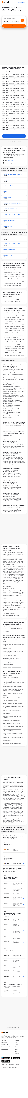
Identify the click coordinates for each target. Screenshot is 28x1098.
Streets (16, 1046)
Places (16, 1044)
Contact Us (18, 1064)
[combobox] (14, 19)
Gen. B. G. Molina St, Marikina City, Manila (12, 703)
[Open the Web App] (5, 1061)
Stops (16, 1049)
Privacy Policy (11, 1064)
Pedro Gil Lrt (6, 677)
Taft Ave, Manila (7, 667)
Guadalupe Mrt (6, 713)
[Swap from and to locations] (22, 20)
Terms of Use (4, 1064)
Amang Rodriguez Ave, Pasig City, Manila (13, 726)
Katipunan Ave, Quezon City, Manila (11, 723)
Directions (17, 1053)
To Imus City (6, 631)
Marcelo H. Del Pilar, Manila (9, 655)
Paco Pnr (5, 710)
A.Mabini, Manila (7, 648)
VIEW (23, 267)
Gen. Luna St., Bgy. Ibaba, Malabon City (12, 720)
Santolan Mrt (6, 737)
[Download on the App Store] (15, 1058)
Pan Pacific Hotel (16, 667)
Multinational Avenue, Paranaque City (12, 743)
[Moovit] (5, 2)
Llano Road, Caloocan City (15, 710)
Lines (16, 1042)
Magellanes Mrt (7, 740)
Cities (16, 1051)
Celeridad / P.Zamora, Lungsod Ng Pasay (13, 697)
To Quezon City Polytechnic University (12, 628)
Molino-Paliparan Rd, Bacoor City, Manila (12, 686)
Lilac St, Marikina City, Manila (10, 700)
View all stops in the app (14, 136)
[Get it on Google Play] (5, 1058)
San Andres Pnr (14, 677)
